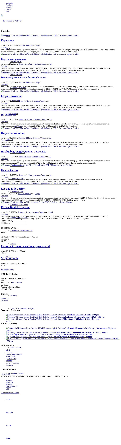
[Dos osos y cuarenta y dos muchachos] (40, 72)
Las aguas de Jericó (13, 188)
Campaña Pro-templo (14, 354)
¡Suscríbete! (5, 374)
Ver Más (4, 269)
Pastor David (10, 356)
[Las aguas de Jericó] (40, 184)
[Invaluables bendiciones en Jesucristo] (40, 146)
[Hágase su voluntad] (40, 128)
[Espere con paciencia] (40, 54)
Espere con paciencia (13, 58)
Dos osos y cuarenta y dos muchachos (23, 77)
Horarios (9, 352)
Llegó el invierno (11, 96)
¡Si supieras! (8, 114)
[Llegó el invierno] (40, 91)
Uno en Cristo (9, 170)
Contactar (9, 365)
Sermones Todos (39, 64)
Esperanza (7, 40)
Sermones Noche (25, 101)
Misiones (9, 361)
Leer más (4, 48)
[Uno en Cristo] (36, 165)
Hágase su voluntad (12, 133)
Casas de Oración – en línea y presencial (25, 246)
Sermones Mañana (25, 64)
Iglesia (8, 350)
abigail (38, 45)
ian (51, 64)
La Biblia (4, 300)
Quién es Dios (11, 359)
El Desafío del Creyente (15, 207)
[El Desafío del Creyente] (36, 202)
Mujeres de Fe (9, 258)
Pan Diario (5, 298)
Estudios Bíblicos (25, 45)
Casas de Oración (12, 363)
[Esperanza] (40, 35)
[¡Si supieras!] (40, 110)
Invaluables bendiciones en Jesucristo (23, 151)
